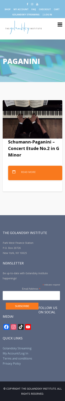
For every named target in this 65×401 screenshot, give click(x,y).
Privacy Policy (12, 364)
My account (21, 9)
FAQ (33, 9)
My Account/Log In (15, 353)
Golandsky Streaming (26, 14)
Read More (28, 172)
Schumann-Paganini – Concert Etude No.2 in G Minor (33, 148)
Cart (57, 9)
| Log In (47, 14)
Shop (8, 9)
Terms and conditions (17, 358)
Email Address (31, 289)
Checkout (45, 9)
